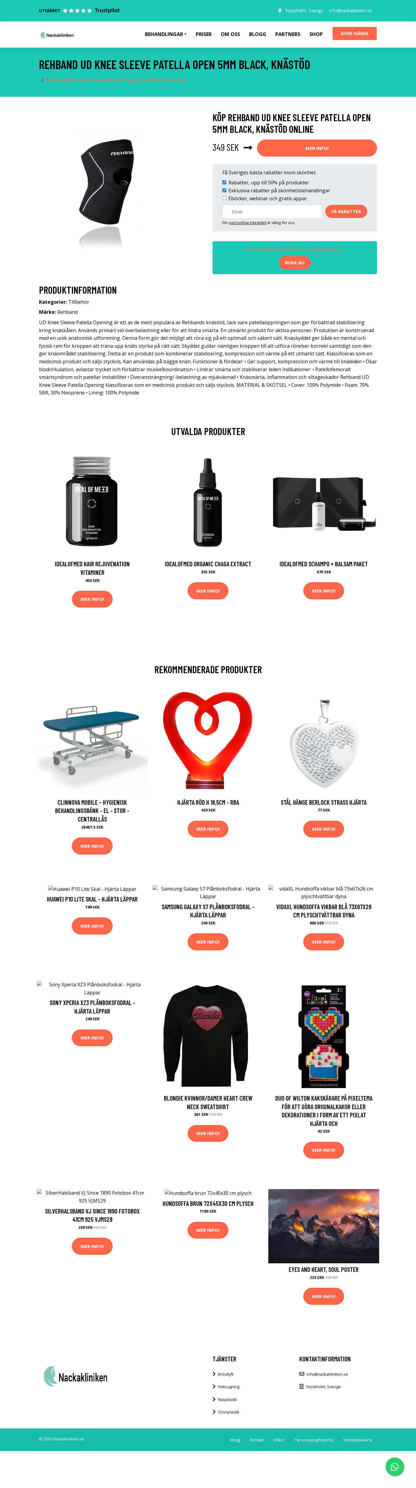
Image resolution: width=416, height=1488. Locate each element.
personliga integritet (247, 222)
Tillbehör (78, 302)
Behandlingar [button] (164, 34)
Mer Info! (317, 148)
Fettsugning (228, 1386)
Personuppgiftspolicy (313, 1440)
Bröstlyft (225, 1374)
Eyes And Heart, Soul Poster (324, 1269)
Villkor (279, 1440)
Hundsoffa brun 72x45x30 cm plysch (208, 1203)
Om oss (230, 34)
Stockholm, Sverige (304, 10)
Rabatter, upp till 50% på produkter (268, 182)
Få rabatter (346, 211)
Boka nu (295, 263)
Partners (287, 34)
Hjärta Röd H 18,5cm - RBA (208, 802)
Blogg (257, 34)
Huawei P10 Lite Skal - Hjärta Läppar (92, 899)
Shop (316, 34)
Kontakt (257, 1440)
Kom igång (354, 33)
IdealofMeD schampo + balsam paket (324, 564)
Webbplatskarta (357, 1440)
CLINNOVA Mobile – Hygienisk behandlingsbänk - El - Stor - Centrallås (92, 810)
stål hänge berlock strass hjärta (324, 802)
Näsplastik (227, 1399)
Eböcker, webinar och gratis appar (267, 198)
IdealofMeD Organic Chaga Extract (208, 564)
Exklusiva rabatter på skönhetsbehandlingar (279, 190)
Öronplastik (228, 1412)
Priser (204, 34)
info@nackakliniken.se (350, 10)
